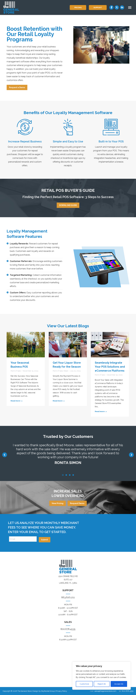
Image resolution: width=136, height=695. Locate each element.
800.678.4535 (68, 629)
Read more (15, 401)
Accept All (118, 684)
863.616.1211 (68, 597)
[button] (4, 454)
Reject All (102, 684)
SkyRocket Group (48, 691)
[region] (101, 676)
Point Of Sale (16, 371)
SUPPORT (98, 8)
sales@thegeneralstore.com (105, 691)
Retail (66, 371)
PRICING (78, 8)
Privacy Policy (61, 691)
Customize (84, 684)
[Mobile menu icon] (130, 7)
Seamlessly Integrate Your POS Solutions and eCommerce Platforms (110, 366)
